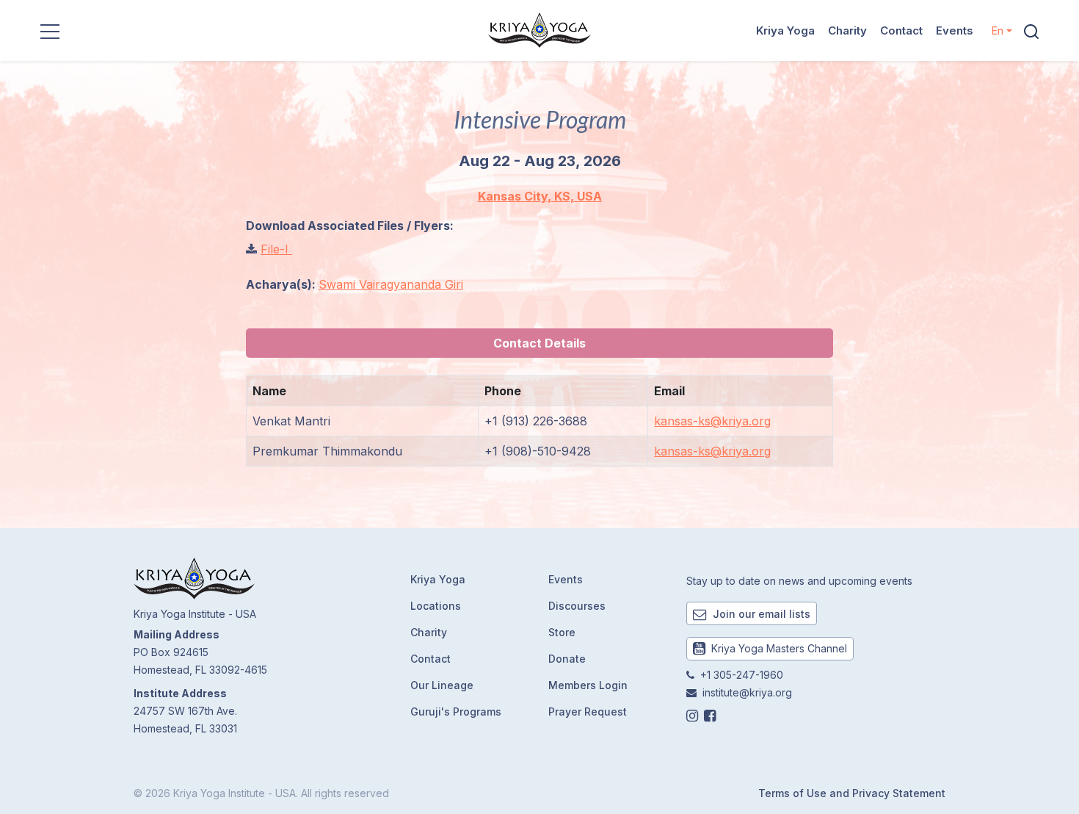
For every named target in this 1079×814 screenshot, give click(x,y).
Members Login (588, 685)
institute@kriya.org (747, 692)
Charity (847, 30)
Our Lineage (441, 685)
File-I (276, 249)
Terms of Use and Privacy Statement (851, 793)
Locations (435, 605)
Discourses (577, 605)
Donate (567, 658)
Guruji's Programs (455, 711)
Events (954, 30)
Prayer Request (587, 711)
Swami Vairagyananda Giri (391, 284)
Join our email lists (760, 614)
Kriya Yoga (785, 30)
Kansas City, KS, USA (540, 196)
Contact (901, 30)
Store (561, 632)
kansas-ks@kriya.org (712, 421)
